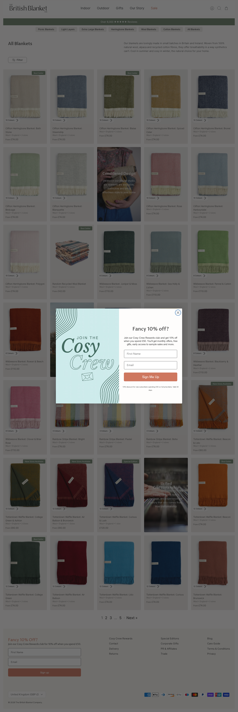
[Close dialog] (178, 312)
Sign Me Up (150, 377)
